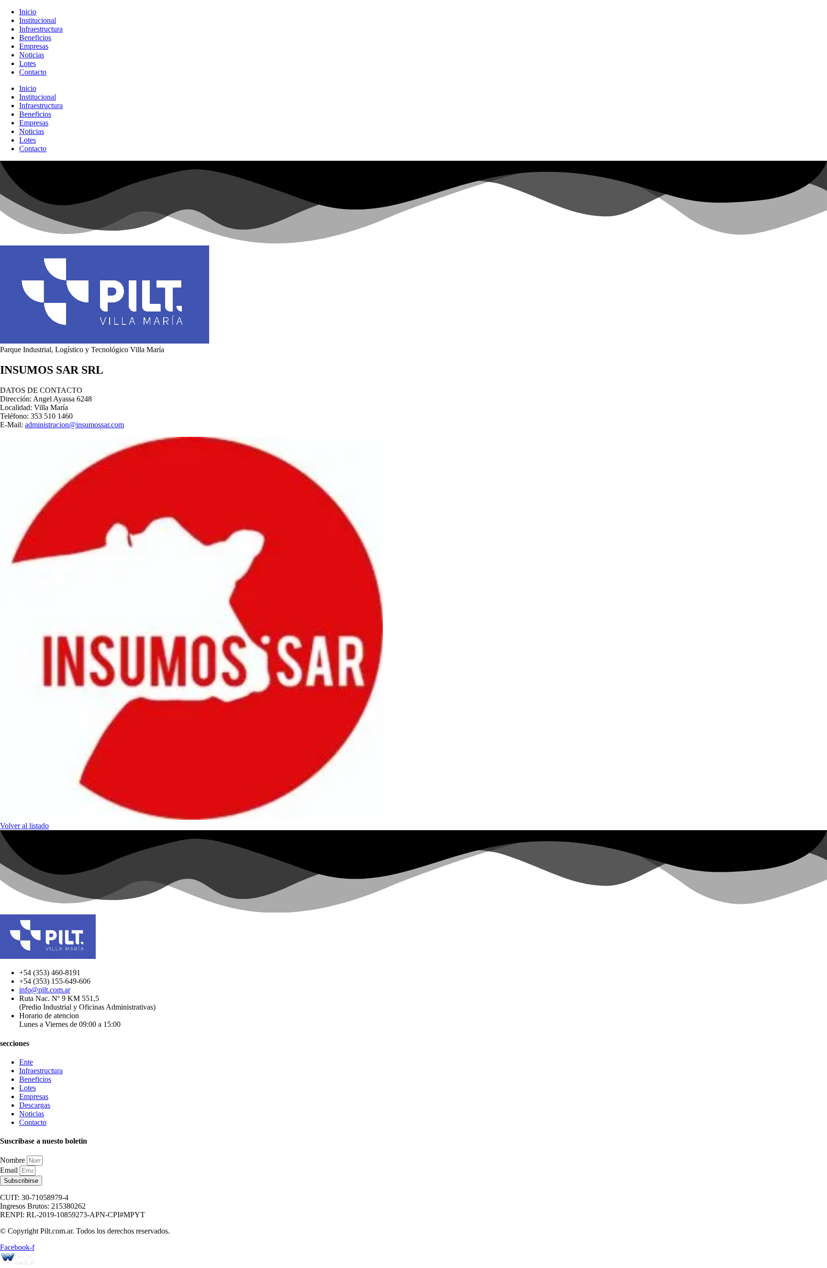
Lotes (27, 63)
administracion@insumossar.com (74, 425)
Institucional (37, 20)
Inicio (27, 12)
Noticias (31, 55)
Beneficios (35, 37)
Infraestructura (41, 29)
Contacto (32, 72)
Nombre (13, 1160)
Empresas (33, 46)
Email (10, 1170)
